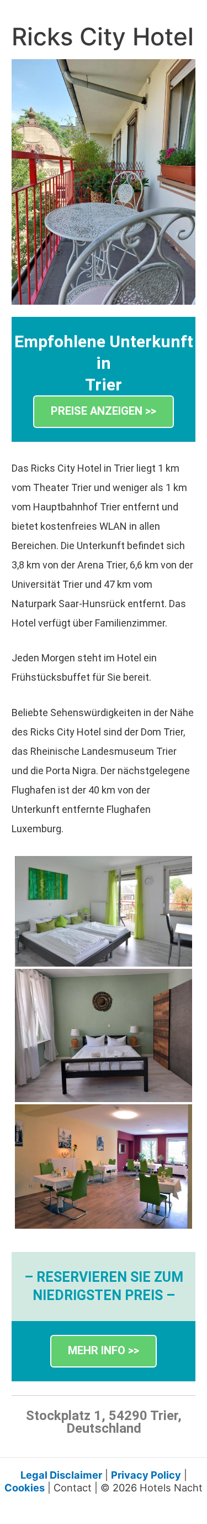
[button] (103, 411)
